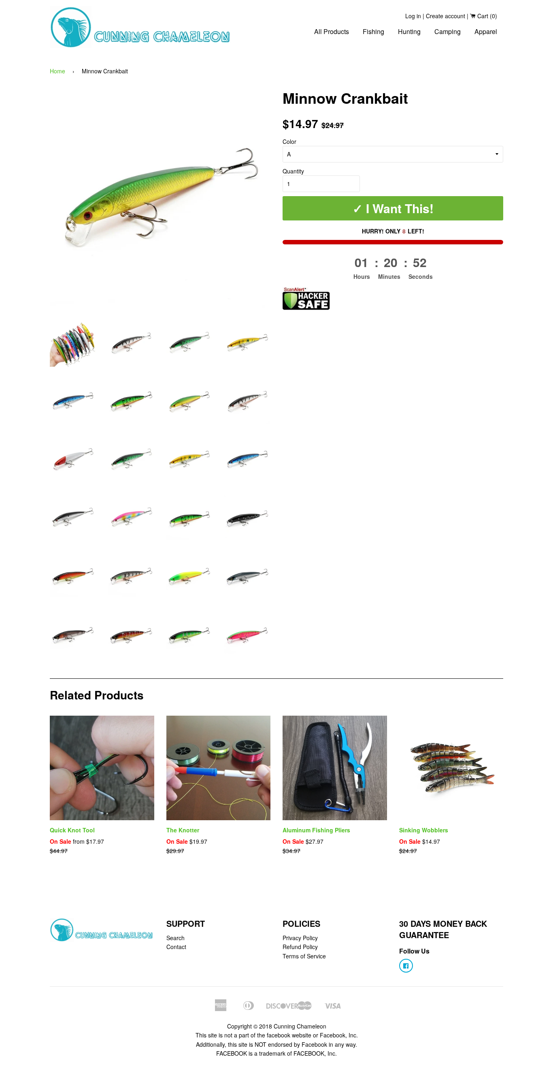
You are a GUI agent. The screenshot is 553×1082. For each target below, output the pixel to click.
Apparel (485, 31)
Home (57, 71)
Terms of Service (304, 956)
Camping (447, 31)
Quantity (293, 171)
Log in (413, 16)
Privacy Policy (300, 938)
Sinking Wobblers (423, 830)
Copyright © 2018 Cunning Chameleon (276, 1026)
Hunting (409, 31)
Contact (176, 947)
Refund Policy (300, 947)
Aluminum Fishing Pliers (316, 830)
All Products (331, 31)
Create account (445, 16)
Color (289, 141)
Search (175, 938)
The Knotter (182, 830)
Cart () (486, 16)
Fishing (373, 31)
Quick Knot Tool (72, 830)
